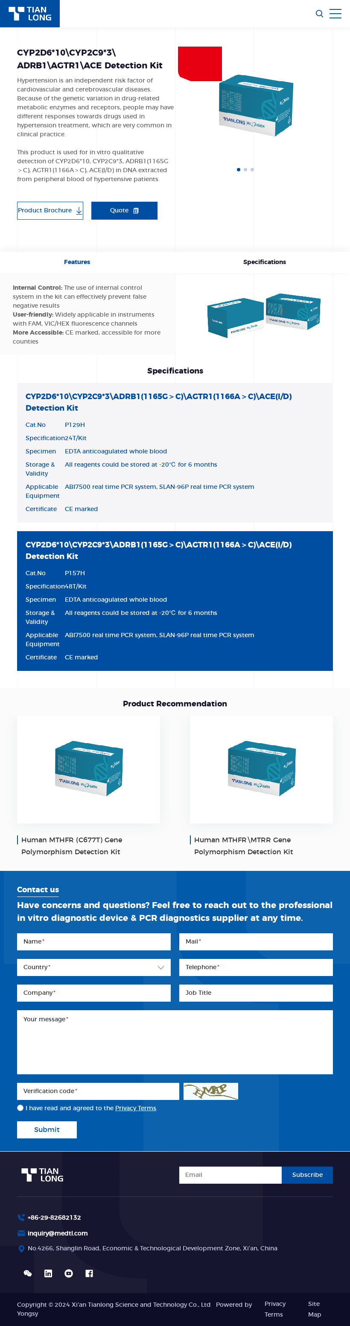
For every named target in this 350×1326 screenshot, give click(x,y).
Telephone (202, 967)
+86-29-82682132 (54, 1218)
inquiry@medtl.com (58, 1234)
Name (33, 942)
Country (36, 967)
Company (39, 993)
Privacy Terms (135, 1108)
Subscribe (307, 1175)
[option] (255, 107)
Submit (47, 1129)
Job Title (198, 993)
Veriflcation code (50, 1091)
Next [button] (328, 106)
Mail (193, 942)
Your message (45, 1020)
